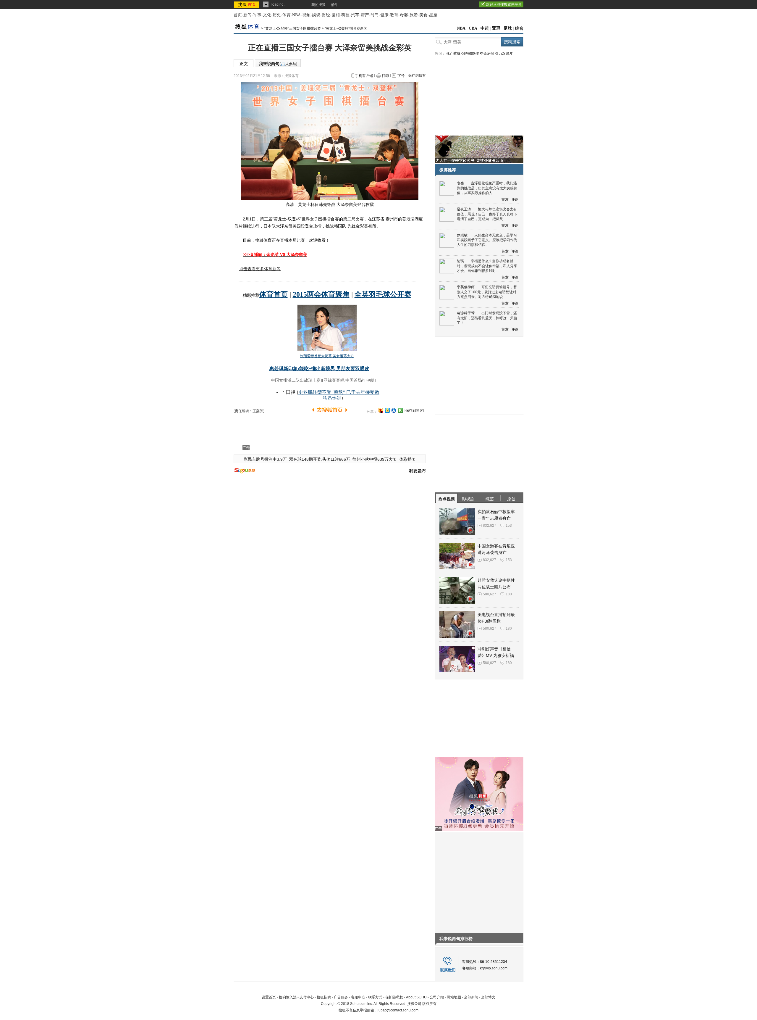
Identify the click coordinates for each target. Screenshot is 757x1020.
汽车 (355, 15)
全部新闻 (471, 997)
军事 (257, 15)
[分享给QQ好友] (387, 410)
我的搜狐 (318, 5)
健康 (384, 15)
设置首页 (269, 997)
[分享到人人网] (394, 410)
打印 (385, 76)
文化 (267, 15)
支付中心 (307, 997)
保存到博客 (417, 75)
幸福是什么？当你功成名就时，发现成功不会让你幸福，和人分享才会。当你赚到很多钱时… (487, 266)
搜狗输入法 (288, 997)
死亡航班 (453, 53)
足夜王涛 (464, 209)
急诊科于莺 (466, 313)
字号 (401, 76)
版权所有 (429, 1004)
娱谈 (316, 15)
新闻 (247, 15)
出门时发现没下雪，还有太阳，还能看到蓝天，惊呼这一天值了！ (487, 318)
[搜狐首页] (247, 4)
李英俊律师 (466, 287)
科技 (345, 15)
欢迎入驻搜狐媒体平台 (504, 4)
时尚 (375, 15)
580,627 (489, 594)
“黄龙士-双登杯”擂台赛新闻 (346, 28)
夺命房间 (487, 53)
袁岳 (460, 183)
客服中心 (358, 997)
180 (509, 594)
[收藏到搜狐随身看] (400, 410)
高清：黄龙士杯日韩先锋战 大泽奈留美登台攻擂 (330, 204)
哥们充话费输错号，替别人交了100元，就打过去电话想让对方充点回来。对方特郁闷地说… (487, 292)
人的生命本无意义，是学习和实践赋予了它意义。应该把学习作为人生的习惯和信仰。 (487, 240)
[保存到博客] (414, 410)
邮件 (334, 5)
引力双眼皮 (504, 53)
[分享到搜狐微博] (380, 410)
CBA (473, 28)
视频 (306, 15)
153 (509, 525)
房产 (365, 15)
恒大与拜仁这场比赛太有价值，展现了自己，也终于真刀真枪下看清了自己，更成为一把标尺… (487, 214)
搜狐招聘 (324, 997)
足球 (508, 28)
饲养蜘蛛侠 (470, 53)
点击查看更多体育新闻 (260, 268)
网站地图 (454, 997)
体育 (286, 15)
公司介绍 (437, 997)
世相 (335, 15)
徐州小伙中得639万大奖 (374, 459)
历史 (277, 15)
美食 (423, 15)
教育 (394, 15)
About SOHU (416, 997)
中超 (485, 28)
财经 (326, 15)
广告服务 (341, 997)
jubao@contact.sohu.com (398, 1010)
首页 (238, 15)
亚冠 (496, 28)
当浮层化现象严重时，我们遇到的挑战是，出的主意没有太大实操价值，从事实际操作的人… (487, 188)
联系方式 (375, 997)
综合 (519, 28)
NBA (296, 15)
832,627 (489, 525)
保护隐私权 (394, 997)
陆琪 (460, 261)
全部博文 (488, 997)
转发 (505, 199)
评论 (514, 199)
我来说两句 (278, 63)
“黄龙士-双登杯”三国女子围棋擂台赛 (292, 28)
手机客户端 (364, 76)
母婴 (404, 15)
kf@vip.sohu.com (493, 968)
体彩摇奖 (407, 459)
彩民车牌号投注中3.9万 (265, 459)
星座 (433, 15)
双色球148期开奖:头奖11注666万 (319, 459)
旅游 (414, 15)
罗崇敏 (462, 235)
